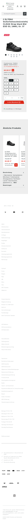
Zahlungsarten (5, 341)
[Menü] (3, 6)
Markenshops (5, 265)
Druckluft (3, 251)
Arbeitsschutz (5, 226)
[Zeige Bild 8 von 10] (11, 56)
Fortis (2, 271)
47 (16, 89)
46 (11, 89)
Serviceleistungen (6, 310)
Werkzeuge (4, 259)
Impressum (4, 358)
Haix (2, 284)
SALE (2, 224)
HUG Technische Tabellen (8, 315)
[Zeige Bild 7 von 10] (22, 54)
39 (6, 83)
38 (16, 80)
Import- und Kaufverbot (7, 385)
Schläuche (4, 248)
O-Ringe (3, 235)
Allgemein (4, 290)
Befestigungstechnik (6, 256)
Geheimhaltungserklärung (8, 374)
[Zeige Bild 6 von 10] (19, 54)
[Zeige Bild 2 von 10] (8, 54)
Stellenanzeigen (5, 436)
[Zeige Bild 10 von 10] (16, 56)
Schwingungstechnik (6, 254)
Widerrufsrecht (5, 344)
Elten (2, 282)
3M (2, 279)
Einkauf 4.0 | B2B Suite (7, 304)
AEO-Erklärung (5, 399)
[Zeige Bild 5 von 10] (16, 54)
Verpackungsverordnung (7, 402)
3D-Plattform (4, 324)
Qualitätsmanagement (7, 391)
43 (11, 86)
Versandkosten (5, 338)
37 (11, 80)
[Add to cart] (16, 165)
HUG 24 (3, 307)
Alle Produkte (4, 287)
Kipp (2, 276)
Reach (3, 394)
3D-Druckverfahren (6, 327)
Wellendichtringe (5, 237)
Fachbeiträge (4, 312)
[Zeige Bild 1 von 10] (5, 54)
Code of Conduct (5, 396)
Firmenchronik (5, 377)
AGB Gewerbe (5, 364)
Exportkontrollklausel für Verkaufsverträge (12, 388)
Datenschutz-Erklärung (7, 372)
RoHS (2, 383)
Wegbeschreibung (6, 301)
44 (16, 86)
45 (6, 89)
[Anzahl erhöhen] (18, 97)
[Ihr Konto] (17, 6)
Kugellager (4, 240)
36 (6, 80)
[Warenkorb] (25, 6)
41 (16, 83)
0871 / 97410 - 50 (8, 205)
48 (6, 93)
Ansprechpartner (5, 299)
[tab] (13, 177)
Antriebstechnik (5, 232)
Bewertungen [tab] (7, 185)
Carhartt (3, 268)
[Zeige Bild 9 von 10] (14, 56)
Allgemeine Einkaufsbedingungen (10, 369)
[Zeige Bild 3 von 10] (11, 54)
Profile (3, 243)
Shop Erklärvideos (6, 349)
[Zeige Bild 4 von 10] (14, 54)
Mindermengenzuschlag (7, 346)
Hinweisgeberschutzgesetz (8, 380)
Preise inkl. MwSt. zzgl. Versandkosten (14, 74)
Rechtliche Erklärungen (7, 361)
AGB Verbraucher (6, 366)
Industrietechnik (5, 229)
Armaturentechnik (6, 246)
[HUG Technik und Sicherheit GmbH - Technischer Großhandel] (10, 6)
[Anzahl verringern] (5, 97)
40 (11, 83)
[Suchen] (25, 14)
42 (6, 86)
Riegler (3, 273)
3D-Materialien (5, 329)
